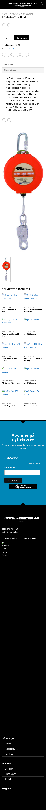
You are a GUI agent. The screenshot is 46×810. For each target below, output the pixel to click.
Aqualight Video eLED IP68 (10, 335)
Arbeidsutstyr (27, 14)
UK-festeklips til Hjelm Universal (33, 310)
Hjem (4, 14)
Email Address (11, 467)
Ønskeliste (9, 779)
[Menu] (3, 4)
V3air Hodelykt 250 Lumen (9, 360)
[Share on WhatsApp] (4, 55)
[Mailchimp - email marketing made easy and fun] (23, 488)
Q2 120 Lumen (30, 383)
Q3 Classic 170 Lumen (33, 406)
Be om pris (21, 38)
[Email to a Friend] (18, 55)
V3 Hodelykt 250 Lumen (11, 406)
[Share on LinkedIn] (27, 55)
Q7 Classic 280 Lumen (11, 383)
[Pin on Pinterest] (22, 55)
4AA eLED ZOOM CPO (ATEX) (33, 360)
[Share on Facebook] (9, 55)
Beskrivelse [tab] (8, 65)
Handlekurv (10, 774)
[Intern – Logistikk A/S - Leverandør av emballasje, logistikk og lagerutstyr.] (23, 4)
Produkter (13, 14)
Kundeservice (11, 749)
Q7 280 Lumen (30, 334)
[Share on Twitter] (13, 55)
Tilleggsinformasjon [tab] (11, 70)
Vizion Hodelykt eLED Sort (10, 310)
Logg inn (9, 769)
